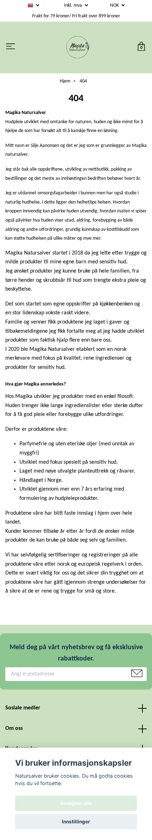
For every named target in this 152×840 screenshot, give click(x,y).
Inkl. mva (73, 5)
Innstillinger (76, 821)
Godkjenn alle (76, 803)
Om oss (14, 728)
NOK (115, 5)
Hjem (65, 81)
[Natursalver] (77, 47)
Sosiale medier (22, 708)
